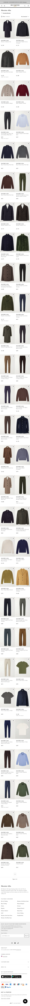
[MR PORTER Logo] (6, 992)
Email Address (4, 933)
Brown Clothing (4, 901)
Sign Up (26, 935)
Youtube (15, 943)
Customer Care (18, 949)
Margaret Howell (20, 908)
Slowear (19, 906)
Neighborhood (20, 915)
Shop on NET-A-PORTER (5, 998)
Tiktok (18, 943)
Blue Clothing (4, 903)
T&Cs (5, 928)
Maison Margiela (20, 903)
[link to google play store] (16, 976)
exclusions (9, 928)
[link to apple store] (6, 976)
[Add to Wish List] (13, 20)
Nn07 (2, 913)
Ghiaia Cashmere (4, 910)
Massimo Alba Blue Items (6, 917)
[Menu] (1, 5)
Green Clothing (20, 913)
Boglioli (2, 908)
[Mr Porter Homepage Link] (15, 6)
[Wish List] (4, 5)
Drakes (2, 906)
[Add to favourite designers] (1, 13)
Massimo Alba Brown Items (23, 901)
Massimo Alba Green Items (6, 915)
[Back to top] (15, 874)
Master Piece (19, 910)
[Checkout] (27, 5)
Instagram (12, 943)
